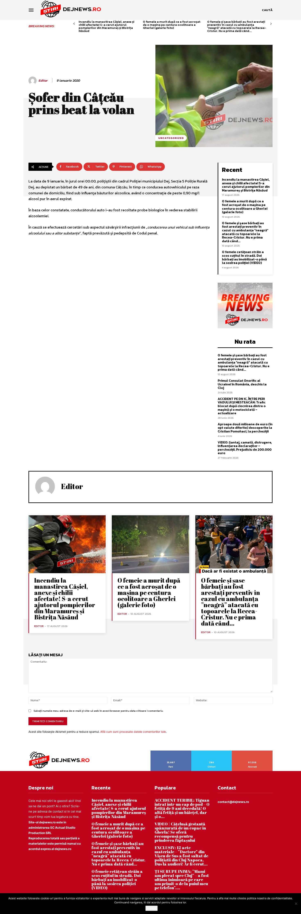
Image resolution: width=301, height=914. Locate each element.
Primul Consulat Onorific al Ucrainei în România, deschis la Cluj (242, 384)
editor (43, 80)
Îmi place (171, 752)
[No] (296, 904)
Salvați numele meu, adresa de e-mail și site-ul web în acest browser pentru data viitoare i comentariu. (98, 711)
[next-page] (271, 23)
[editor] (33, 81)
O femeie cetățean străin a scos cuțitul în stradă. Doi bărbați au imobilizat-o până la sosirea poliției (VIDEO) (244, 257)
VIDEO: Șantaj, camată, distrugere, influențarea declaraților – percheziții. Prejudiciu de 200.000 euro (245, 448)
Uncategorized (171, 138)
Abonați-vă (252, 752)
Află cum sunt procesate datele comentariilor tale (133, 731)
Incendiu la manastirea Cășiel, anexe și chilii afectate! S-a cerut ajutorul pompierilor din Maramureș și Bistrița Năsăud (106, 26)
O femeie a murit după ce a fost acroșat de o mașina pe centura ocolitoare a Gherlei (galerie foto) (171, 24)
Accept (151, 908)
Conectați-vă (211, 752)
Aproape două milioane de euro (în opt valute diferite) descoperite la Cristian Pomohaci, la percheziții (245, 428)
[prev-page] (74, 23)
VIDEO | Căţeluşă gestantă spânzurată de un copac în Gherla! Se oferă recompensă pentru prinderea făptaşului (180, 832)
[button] (267, 10)
